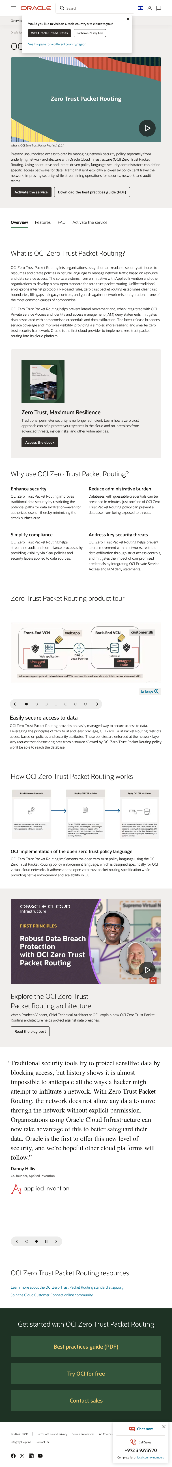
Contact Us (42, 1442)
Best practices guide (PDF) (86, 1346)
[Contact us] (158, 8)
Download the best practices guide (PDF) (92, 192)
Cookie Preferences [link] (83, 1434)
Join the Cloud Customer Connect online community (52, 1294)
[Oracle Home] (36, 8)
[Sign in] (149, 8)
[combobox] (95, 8)
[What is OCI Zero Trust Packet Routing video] (86, 99)
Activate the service (31, 192)
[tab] (19, 222)
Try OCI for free (86, 1373)
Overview (17, 20)
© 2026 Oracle (19, 1434)
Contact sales (86, 1400)
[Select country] (140, 8)
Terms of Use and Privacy (52, 1434)
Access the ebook (39, 442)
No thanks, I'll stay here (90, 33)
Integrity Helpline (21, 1442)
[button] (13, 8)
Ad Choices (106, 1434)
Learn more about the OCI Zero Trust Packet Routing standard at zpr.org (67, 1287)
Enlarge (147, 691)
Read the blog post (30, 1031)
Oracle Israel (18, 32)
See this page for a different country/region (57, 44)
